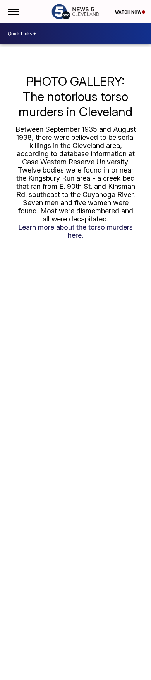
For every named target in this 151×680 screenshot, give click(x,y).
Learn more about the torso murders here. (75, 231)
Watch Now (128, 12)
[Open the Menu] (13, 11)
